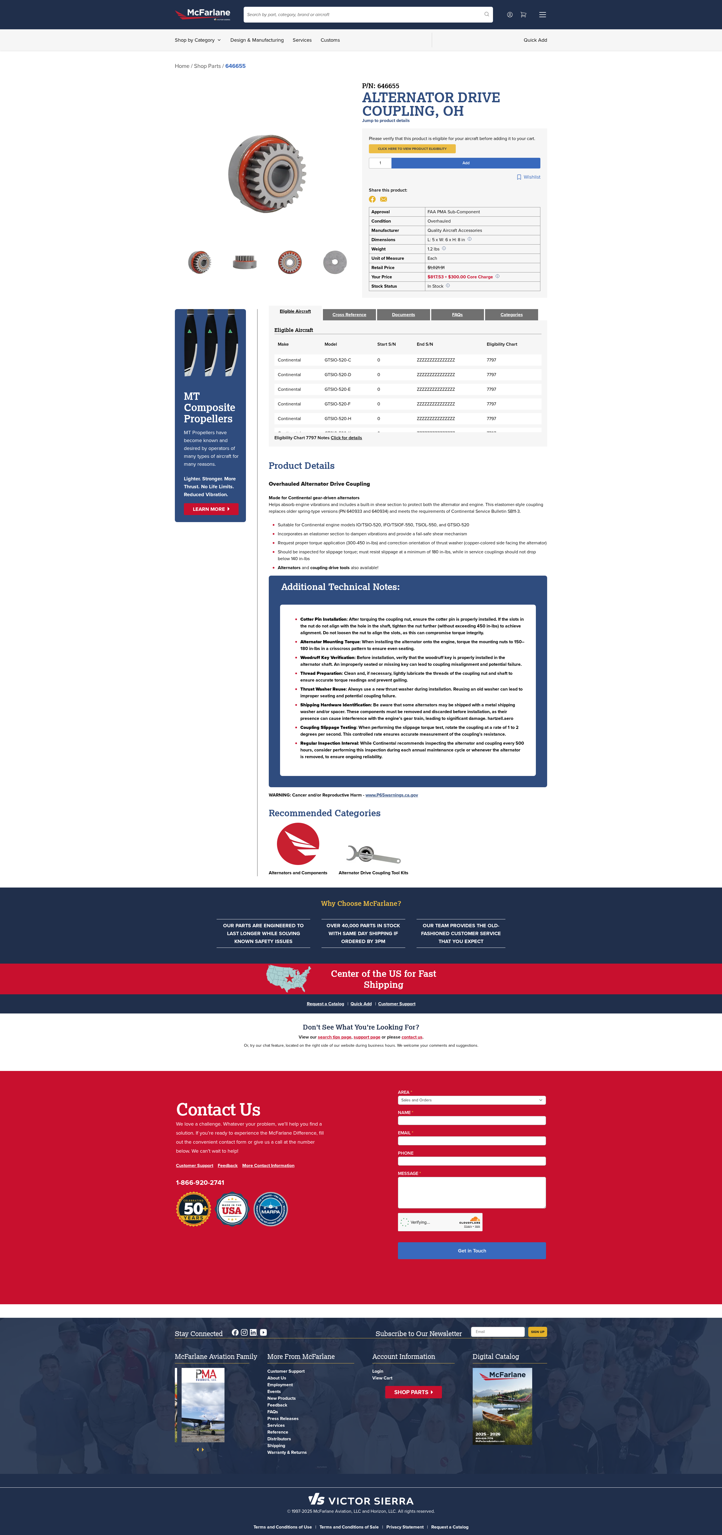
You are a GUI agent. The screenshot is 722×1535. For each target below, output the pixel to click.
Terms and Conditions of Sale (349, 1527)
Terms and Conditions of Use (283, 1527)
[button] (412, 148)
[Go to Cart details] (523, 14)
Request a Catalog (325, 1004)
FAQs (272, 1411)
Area (405, 1092)
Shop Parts (207, 66)
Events (274, 1391)
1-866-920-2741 (200, 1182)
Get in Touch (472, 1250)
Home (182, 66)
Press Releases (283, 1418)
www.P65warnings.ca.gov (392, 795)
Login (377, 1371)
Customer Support (396, 1004)
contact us (412, 1037)
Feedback (228, 1165)
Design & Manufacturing (257, 40)
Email (405, 1133)
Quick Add (535, 40)
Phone (405, 1153)
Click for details (346, 437)
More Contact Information (268, 1165)
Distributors (279, 1439)
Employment (280, 1384)
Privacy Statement (405, 1527)
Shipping (276, 1445)
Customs (330, 40)
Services (302, 40)
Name (405, 1112)
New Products (281, 1398)
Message (409, 1173)
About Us (276, 1378)
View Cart (382, 1378)
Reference (277, 1432)
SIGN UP (537, 1331)
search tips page (334, 1037)
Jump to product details (386, 120)
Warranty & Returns (287, 1452)
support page (367, 1037)
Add (466, 163)
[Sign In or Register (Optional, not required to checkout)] (510, 14)
